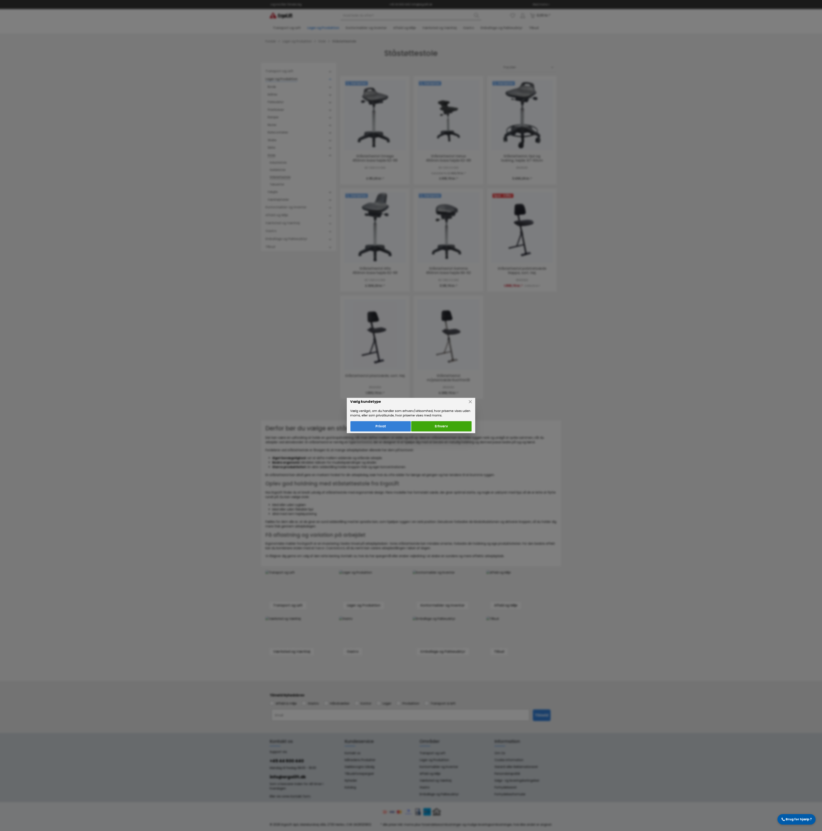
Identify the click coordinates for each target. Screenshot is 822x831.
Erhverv (441, 426)
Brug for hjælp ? (796, 819)
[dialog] (411, 415)
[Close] (470, 401)
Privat (380, 426)
